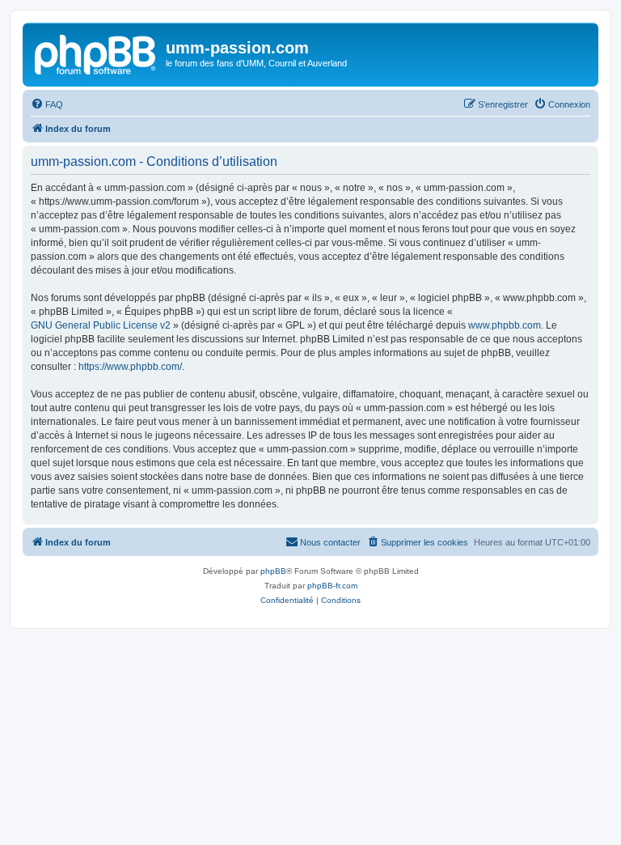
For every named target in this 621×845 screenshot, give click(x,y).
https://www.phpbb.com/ (130, 366)
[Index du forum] (96, 53)
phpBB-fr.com (332, 585)
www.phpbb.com (504, 325)
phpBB (273, 571)
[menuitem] (47, 104)
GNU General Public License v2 (101, 325)
